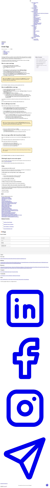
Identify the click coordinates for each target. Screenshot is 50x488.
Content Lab (35, 8)
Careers (13, 271)
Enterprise (35, 6)
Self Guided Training (35, 2)
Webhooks (35, 34)
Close (2, 486)
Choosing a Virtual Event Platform (13, 267)
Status (5, 279)
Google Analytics (36, 35)
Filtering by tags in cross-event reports (41, 66)
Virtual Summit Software (9, 258)
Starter (35, 3)
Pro (34, 4)
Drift (34, 32)
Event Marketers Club (10, 275)
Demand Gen (24, 258)
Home (4, 50)
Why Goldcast (2, 271)
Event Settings (6, 53)
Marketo (35, 27)
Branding (44, 262)
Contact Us (10, 271)
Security (21, 279)
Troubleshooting (36, 20)
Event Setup (35, 14)
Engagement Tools (40, 262)
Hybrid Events (15, 258)
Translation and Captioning (21, 262)
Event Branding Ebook (31, 267)
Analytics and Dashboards (13, 263)
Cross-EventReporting (8, 161)
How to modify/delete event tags (41, 60)
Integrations (33, 25)
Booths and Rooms (6, 263)
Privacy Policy (8, 279)
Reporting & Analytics (37, 17)
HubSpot (35, 28)
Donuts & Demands (17, 275)
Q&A (32, 38)
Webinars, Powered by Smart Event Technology (41, 13)
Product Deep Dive (35, 11)
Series (34, 16)
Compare (1, 262)
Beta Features (34, 37)
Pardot (35, 31)
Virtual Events (36, 9)
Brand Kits (35, 24)
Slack (34, 30)
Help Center (2, 279)
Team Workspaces (36, 18)
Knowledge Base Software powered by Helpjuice (25, 485)
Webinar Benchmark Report (39, 267)
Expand (5, 486)
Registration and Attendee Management (31, 262)
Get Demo (16, 271)
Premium (35, 5)
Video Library (36, 22)
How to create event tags (40, 58)
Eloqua (35, 29)
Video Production (9, 262)
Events (8, 271)
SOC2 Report (24, 279)
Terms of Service (13, 279)
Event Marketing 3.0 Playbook (23, 267)
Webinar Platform (3, 258)
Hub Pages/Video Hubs (37, 19)
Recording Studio (36, 21)
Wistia (34, 33)
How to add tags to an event (41, 61)
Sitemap (27, 279)
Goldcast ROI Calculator (4, 267)
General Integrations (37, 36)
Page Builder (14, 262)
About (6, 271)
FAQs (37, 67)
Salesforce (35, 26)
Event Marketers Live (3, 275)
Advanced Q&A (36, 39)
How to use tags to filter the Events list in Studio (40, 63)
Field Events (35, 10)
